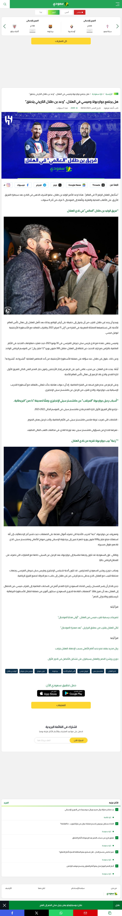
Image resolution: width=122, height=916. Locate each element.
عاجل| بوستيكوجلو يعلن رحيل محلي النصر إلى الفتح (61, 905)
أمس (67, 12)
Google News (81, 184)
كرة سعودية (97, 94)
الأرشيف (8, 888)
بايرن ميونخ (41, 671)
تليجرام (45, 184)
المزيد (6, 803)
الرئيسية (108, 94)
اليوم (54, 12)
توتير (62, 184)
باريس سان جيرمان (26, 671)
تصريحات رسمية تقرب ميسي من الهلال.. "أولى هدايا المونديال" (88, 617)
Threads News (100, 184)
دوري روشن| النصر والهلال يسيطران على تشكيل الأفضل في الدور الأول (83, 659)
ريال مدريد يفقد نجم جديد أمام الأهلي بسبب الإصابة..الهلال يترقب (86, 648)
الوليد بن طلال (12, 671)
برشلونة (55, 671)
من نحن (114, 888)
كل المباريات (61, 41)
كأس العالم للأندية (69, 671)
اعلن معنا (41, 888)
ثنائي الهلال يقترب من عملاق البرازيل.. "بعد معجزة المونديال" (89, 627)
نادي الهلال (112, 671)
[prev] (118, 26)
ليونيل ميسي (83, 671)
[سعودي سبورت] (61, 4)
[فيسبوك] (23, 185)
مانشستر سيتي (98, 671)
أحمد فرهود (109, 108)
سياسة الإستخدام (78, 888)
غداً (41, 12)
